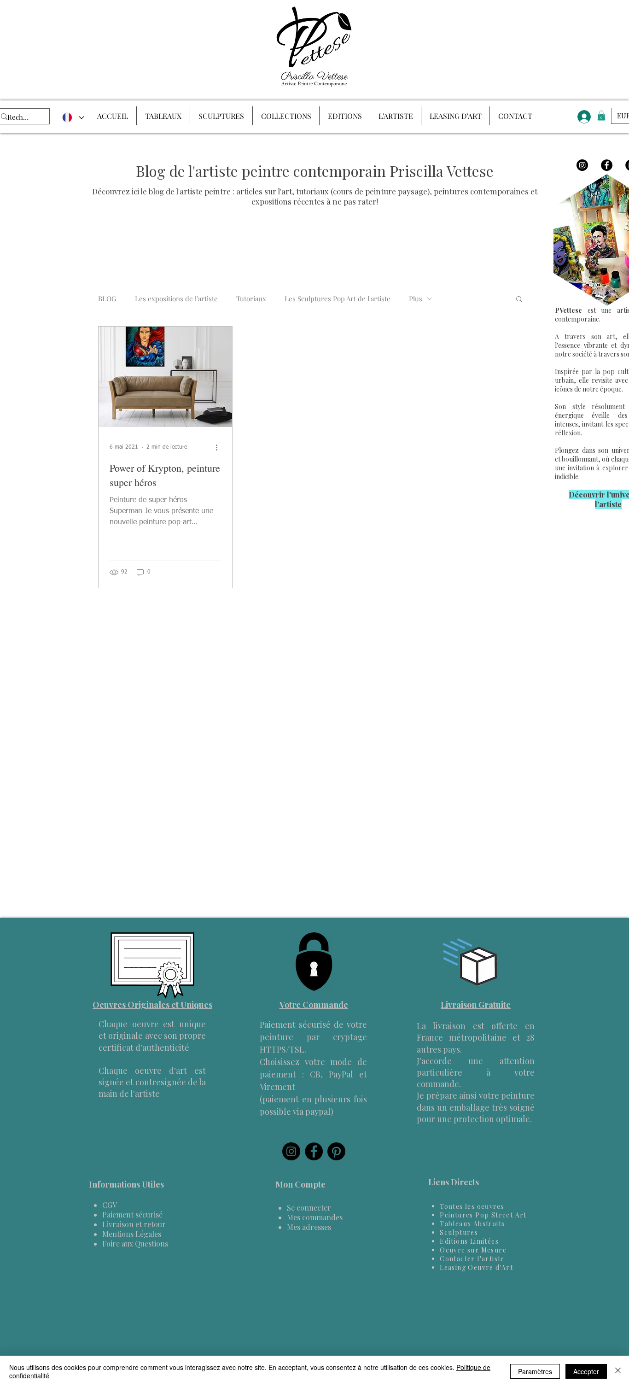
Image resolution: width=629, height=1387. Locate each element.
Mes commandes (315, 1217)
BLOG (107, 298)
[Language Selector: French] (72, 117)
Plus (415, 298)
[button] (519, 299)
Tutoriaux (251, 298)
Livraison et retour (134, 1224)
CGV (109, 1205)
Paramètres (535, 1371)
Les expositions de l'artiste (176, 298)
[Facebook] (606, 165)
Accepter (586, 1371)
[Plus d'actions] (219, 447)
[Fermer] (617, 1371)
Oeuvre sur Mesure (473, 1250)
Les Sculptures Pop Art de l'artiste (337, 298)
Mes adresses (309, 1227)
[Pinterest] (336, 1151)
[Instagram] (582, 165)
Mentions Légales (131, 1234)
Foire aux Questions (135, 1243)
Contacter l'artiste (472, 1258)
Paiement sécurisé (132, 1214)
